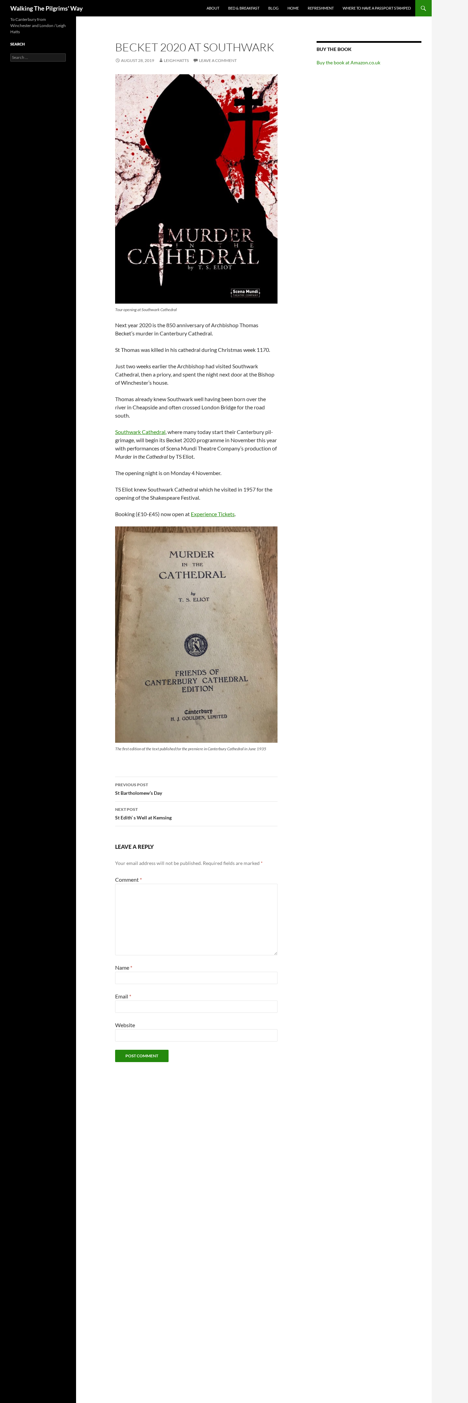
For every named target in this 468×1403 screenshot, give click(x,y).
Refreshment (321, 8)
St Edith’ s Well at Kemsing (143, 813)
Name (123, 967)
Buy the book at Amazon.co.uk (348, 62)
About (213, 8)
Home (293, 8)
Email (123, 996)
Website (125, 1025)
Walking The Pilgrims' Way (46, 8)
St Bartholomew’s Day (138, 789)
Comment (128, 879)
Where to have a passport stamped (377, 8)
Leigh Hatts (176, 60)
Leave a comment (218, 60)
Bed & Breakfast (243, 8)
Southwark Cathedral (140, 432)
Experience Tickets (213, 514)
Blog (273, 8)
